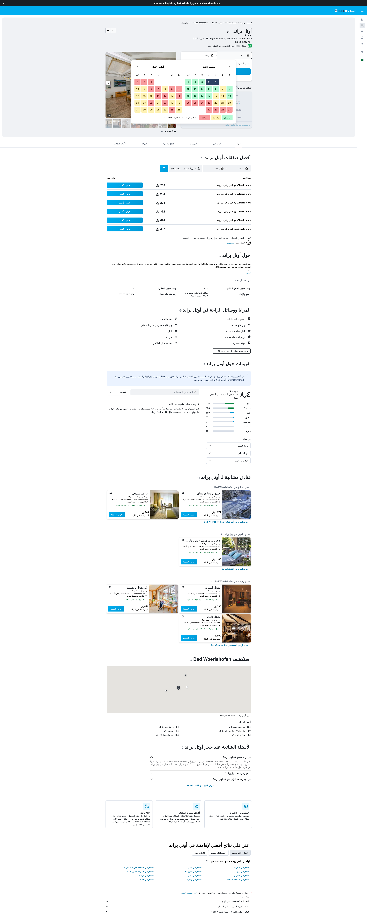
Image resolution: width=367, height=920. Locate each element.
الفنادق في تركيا (243, 871)
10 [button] (202, 89)
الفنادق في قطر (195, 867)
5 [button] (188, 82)
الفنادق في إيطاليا (194, 879)
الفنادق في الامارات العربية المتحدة (139, 871)
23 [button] (209, 102)
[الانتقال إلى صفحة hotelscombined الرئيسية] (345, 10)
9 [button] (209, 89)
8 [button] (215, 89)
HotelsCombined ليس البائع (235, 901)
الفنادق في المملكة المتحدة (238, 879)
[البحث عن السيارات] (362, 31)
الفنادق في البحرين (242, 875)
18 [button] (195, 95)
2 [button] (209, 82)
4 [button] (195, 82)
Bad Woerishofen (201, 22)
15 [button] (215, 95)
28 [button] (222, 109)
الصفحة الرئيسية (246, 22)
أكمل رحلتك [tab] (200, 852)
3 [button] (202, 82)
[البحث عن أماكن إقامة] (362, 25)
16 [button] (209, 95)
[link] (226, 522)
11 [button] (195, 89)
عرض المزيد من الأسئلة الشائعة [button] (200, 785)
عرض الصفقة (189, 514)
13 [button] (229, 95)
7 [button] (222, 89)
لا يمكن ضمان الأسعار (189, 893)
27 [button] (229, 109)
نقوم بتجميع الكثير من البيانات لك (233, 906)
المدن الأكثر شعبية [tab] (218, 852)
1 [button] (215, 82)
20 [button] (229, 102)
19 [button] (188, 95)
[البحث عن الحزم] (362, 37)
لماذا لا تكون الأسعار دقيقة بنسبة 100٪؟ (230, 911)
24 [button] (202, 102)
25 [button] (195, 102)
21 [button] (222, 102)
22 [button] (215, 102)
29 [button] (215, 109)
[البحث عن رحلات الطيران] (362, 19)
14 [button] (222, 95)
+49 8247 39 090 (243, 41)
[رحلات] (362, 52)
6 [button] (229, 89)
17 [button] (202, 95)
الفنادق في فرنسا (146, 875)
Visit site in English (163, 3)
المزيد (248, 272)
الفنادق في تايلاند (147, 879)
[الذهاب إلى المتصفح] (362, 43)
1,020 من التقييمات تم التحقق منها (224, 45)
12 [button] (188, 89)
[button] (3, 3)
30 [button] (209, 109)
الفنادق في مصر (195, 875)
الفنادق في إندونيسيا (193, 871)
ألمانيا (234, 22)
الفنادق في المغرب (242, 867)
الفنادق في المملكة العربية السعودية (139, 867)
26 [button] (188, 102)
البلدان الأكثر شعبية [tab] (240, 852)
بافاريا (220, 22)
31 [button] (137, 109)
